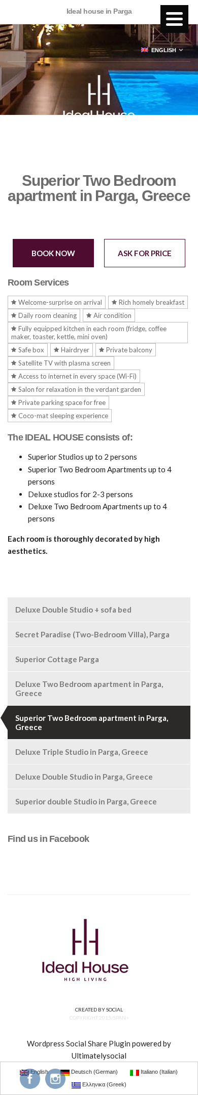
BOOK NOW (53, 253)
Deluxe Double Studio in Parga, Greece (84, 776)
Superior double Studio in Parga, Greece (86, 801)
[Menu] (174, 19)
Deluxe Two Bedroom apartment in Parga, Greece (89, 688)
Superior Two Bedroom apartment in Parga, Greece (91, 722)
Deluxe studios (53, 494)
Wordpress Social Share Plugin (79, 1043)
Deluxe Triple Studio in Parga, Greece (81, 751)
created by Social (99, 1009)
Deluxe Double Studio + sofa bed (73, 609)
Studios (71, 456)
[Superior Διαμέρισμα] (53, 506)
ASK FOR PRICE (145, 253)
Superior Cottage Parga (57, 659)
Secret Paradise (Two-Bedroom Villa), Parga (92, 634)
